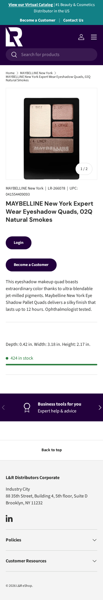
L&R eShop (24, 585)
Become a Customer (38, 20)
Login (18, 243)
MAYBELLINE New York (36, 73)
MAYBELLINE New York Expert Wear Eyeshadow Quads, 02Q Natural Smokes (48, 78)
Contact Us (73, 20)
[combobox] (51, 54)
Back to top (51, 450)
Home (10, 73)
